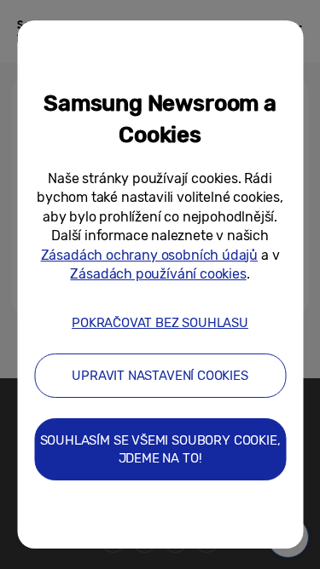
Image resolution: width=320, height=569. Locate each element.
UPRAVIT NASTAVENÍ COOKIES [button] (160, 375)
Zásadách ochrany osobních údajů (149, 255)
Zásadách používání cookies (158, 274)
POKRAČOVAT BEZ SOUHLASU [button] (160, 322)
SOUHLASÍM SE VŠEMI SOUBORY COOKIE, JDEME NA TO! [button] (160, 449)
